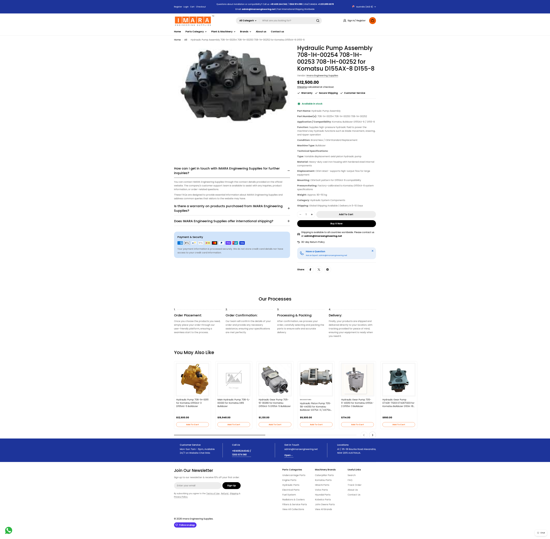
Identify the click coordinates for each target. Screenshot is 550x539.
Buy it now (336, 223)
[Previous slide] (364, 435)
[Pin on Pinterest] (327, 269)
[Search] (318, 20)
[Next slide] (372, 435)
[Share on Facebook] (310, 269)
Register (178, 6)
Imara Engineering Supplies (322, 75)
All (185, 39)
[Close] (372, 251)
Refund (225, 493)
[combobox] (279, 20)
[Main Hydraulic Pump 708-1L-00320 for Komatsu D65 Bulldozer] (234, 380)
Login (186, 6)
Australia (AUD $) (364, 6)
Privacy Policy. (181, 496)
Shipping (302, 87)
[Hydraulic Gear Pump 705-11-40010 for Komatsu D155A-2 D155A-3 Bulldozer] (357, 380)
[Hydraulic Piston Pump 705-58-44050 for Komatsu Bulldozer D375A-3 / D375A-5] (316, 380)
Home (177, 39)
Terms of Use (213, 493)
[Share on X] (319, 269)
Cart (192, 6)
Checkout (201, 6)
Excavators (305, 399)
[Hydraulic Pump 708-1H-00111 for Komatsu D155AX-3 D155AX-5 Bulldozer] (192, 380)
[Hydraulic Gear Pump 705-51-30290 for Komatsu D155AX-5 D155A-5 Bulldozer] (275, 380)
